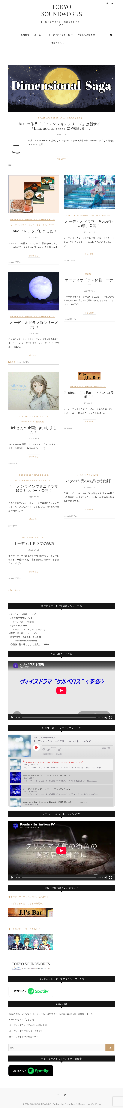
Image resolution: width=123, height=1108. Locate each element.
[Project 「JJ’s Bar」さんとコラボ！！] (89, 376)
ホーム (37, 35)
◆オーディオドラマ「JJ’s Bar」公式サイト (28, 896)
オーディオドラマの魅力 (34, 543)
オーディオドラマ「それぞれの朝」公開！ (89, 223)
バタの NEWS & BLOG (44, 219)
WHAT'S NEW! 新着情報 (71, 118)
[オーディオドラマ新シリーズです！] (33, 291)
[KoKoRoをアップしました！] (33, 194)
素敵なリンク (57, 43)
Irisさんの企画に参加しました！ (34, 429)
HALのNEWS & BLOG (48, 118)
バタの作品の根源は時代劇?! (89, 480)
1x (54, 749)
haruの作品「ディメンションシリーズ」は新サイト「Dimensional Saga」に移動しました (61, 125)
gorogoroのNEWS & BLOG (33, 416)
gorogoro (12, 463)
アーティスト (19, 629)
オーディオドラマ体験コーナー (89, 281)
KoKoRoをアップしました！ (33, 230)
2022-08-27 (33, 237)
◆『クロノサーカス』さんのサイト (25, 929)
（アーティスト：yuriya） (21, 621)
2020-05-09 (33, 497)
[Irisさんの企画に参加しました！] (33, 391)
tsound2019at (14, 262)
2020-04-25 (89, 487)
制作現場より (100, 386)
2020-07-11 (89, 291)
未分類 (88, 274)
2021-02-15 (89, 232)
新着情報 (25, 35)
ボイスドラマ (34, 225)
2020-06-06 (33, 438)
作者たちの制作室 (86, 35)
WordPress (96, 1104)
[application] (61, 690)
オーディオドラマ (19, 225)
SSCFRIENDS (69, 260)
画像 (13, 362)
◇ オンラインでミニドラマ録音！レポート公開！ (34, 488)
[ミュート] (105, 717)
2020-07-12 (33, 333)
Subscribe (47, 754)
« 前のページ (14, 590)
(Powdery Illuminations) (25, 640)
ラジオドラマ (48, 225)
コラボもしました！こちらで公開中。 (26, 903)
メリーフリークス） (37, 629)
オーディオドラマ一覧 (59, 35)
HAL (10, 165)
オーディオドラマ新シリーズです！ (34, 324)
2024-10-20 (61, 134)
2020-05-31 (89, 403)
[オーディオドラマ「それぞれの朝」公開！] (89, 192)
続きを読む (61, 159)
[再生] (12, 717)
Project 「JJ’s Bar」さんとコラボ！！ (89, 394)
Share (59, 754)
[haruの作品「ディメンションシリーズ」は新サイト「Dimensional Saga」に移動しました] (61, 88)
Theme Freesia (71, 1104)
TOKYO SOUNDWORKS (61, 10)
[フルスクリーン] (110, 717)
